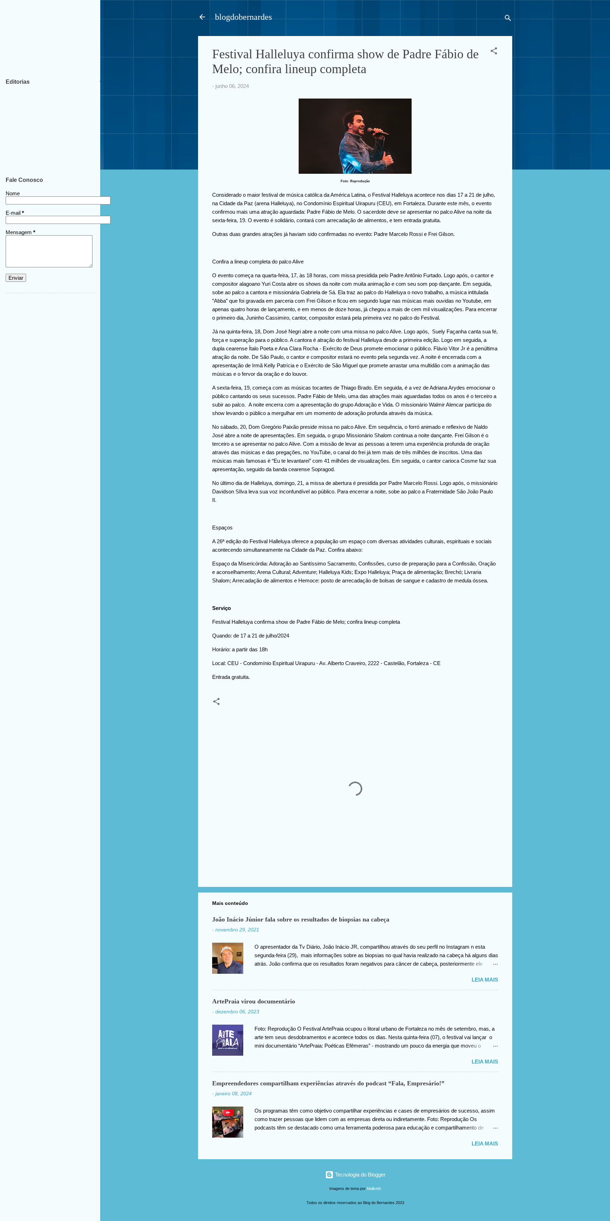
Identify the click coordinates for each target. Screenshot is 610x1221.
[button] (494, 52)
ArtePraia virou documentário (253, 1001)
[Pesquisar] (508, 19)
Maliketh (374, 1188)
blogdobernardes (243, 17)
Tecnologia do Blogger (359, 1175)
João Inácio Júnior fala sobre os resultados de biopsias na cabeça (300, 919)
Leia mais (485, 980)
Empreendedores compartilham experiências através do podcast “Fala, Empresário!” (328, 1083)
